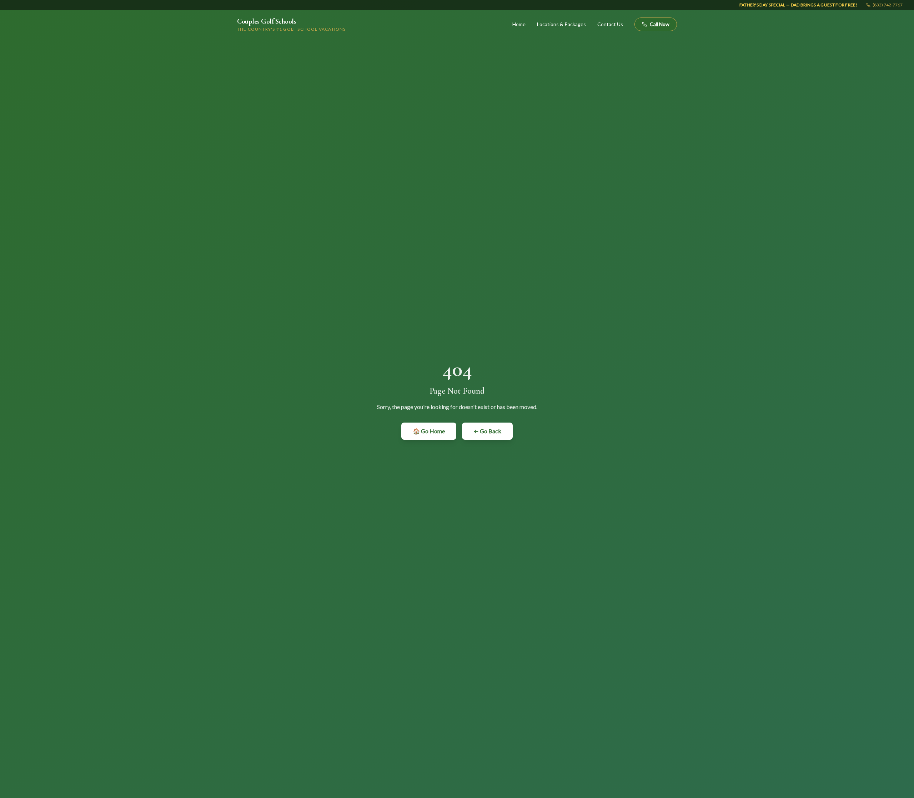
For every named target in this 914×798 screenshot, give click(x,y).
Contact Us (610, 24)
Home (519, 24)
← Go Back (487, 431)
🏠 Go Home (429, 431)
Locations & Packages (561, 24)
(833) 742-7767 (888, 5)
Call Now (659, 24)
